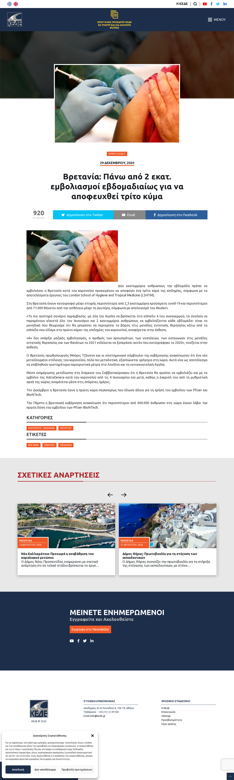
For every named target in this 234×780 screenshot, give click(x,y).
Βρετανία (33, 445)
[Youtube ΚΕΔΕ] (205, 4)
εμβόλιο (49, 445)
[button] (92, 735)
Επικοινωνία (168, 711)
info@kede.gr (97, 715)
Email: (87, 715)
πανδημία (66, 445)
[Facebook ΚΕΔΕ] (211, 4)
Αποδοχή (18, 769)
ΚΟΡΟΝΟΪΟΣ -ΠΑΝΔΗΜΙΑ (41, 428)
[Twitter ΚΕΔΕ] (218, 4)
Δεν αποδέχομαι (45, 769)
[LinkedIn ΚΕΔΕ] (225, 4)
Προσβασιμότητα (171, 719)
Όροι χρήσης (168, 724)
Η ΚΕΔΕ (182, 3)
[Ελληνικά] (9, 4)
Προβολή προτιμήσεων (77, 769)
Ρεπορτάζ (65, 428)
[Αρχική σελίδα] (14, 19)
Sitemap (166, 715)
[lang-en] (16, 4)
